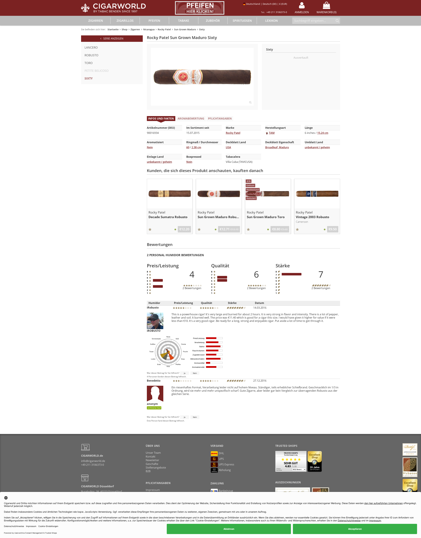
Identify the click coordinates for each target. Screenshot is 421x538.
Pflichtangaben (220, 118)
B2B (148, 471)
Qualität (206, 303)
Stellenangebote (156, 467)
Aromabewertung (191, 118)
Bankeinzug (226, 491)
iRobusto (153, 307)
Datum (259, 303)
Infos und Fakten (161, 118)
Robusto (91, 55)
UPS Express (226, 464)
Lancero (91, 47)
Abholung (225, 470)
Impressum (153, 490)
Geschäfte (152, 464)
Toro (89, 63)
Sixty (89, 78)
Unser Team (153, 453)
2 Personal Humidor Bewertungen (175, 255)
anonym (154, 405)
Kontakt (150, 456)
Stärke (232, 303)
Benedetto (154, 380)
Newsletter (152, 460)
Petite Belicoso (97, 71)
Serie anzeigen (112, 38)
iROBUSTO (154, 330)
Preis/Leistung (183, 303)
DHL (221, 453)
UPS (221, 459)
